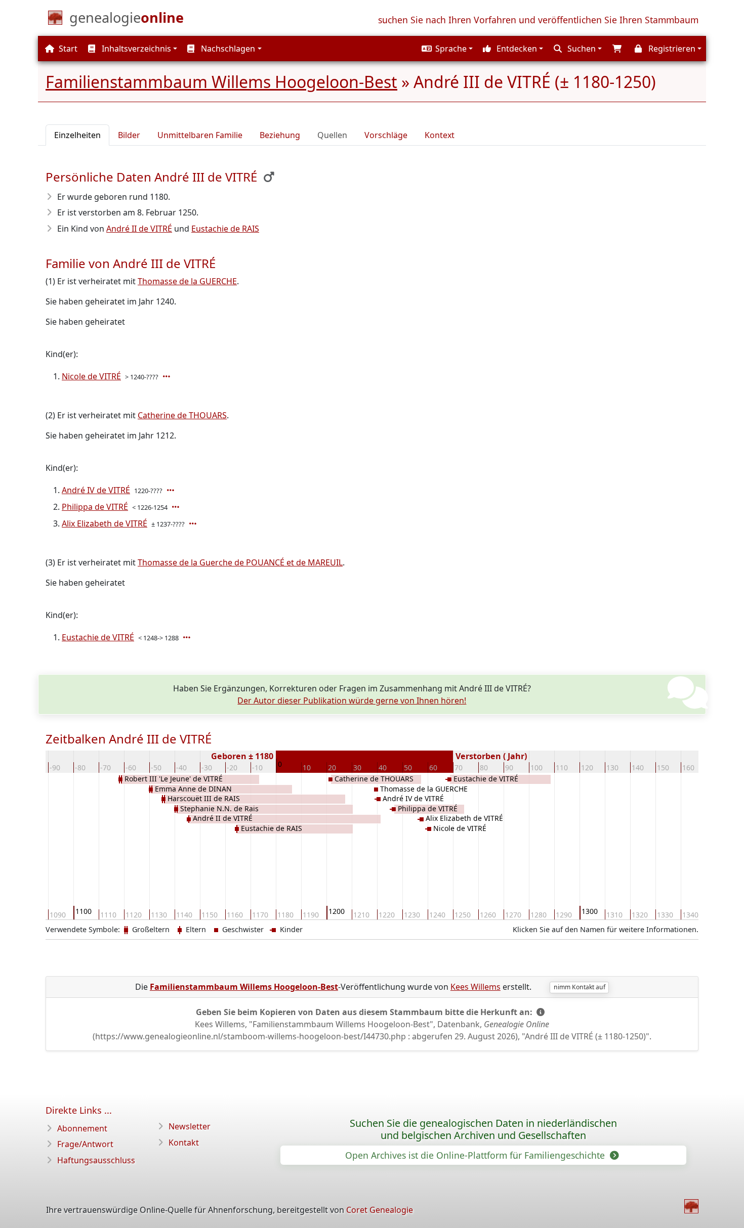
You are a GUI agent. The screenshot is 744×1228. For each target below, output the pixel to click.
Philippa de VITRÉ (95, 506)
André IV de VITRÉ (96, 490)
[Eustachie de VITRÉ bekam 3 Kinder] (188, 637)
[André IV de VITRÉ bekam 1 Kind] (171, 490)
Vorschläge (385, 135)
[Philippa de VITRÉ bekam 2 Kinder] (177, 506)
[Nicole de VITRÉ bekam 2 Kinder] (167, 376)
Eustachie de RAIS (225, 228)
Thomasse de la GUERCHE (187, 281)
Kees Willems (475, 986)
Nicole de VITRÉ (91, 376)
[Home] (691, 1206)
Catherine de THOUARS (182, 415)
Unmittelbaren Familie (199, 135)
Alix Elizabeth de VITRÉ (104, 523)
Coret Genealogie (379, 1209)
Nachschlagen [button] (227, 48)
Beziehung (280, 135)
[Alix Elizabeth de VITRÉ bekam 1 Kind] (194, 523)
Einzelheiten (77, 135)
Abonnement (82, 1128)
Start (67, 48)
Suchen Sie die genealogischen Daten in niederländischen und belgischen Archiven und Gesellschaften (483, 1129)
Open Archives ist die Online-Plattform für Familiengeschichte (476, 1155)
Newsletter (190, 1126)
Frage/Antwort (85, 1144)
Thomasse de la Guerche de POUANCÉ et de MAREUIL (240, 562)
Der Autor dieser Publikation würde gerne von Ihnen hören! (351, 700)
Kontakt (184, 1142)
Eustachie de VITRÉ (98, 637)
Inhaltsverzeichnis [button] (135, 48)
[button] (446, 48)
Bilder (129, 135)
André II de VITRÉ (139, 228)
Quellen (332, 135)
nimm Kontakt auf (579, 987)
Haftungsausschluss (96, 1160)
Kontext (439, 135)
